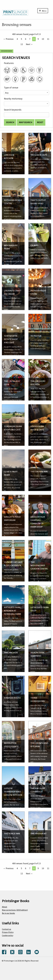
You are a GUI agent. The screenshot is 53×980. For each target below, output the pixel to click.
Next (28, 44)
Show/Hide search (6, 51)
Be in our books (8, 913)
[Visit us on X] (12, 951)
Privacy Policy (8, 932)
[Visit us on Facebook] (4, 951)
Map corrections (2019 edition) (15, 910)
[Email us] (37, 951)
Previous (10, 39)
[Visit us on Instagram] (20, 951)
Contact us (6, 929)
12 (22, 44)
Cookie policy (7, 935)
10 (43, 39)
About (4, 906)
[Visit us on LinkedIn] (28, 951)
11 (48, 39)
